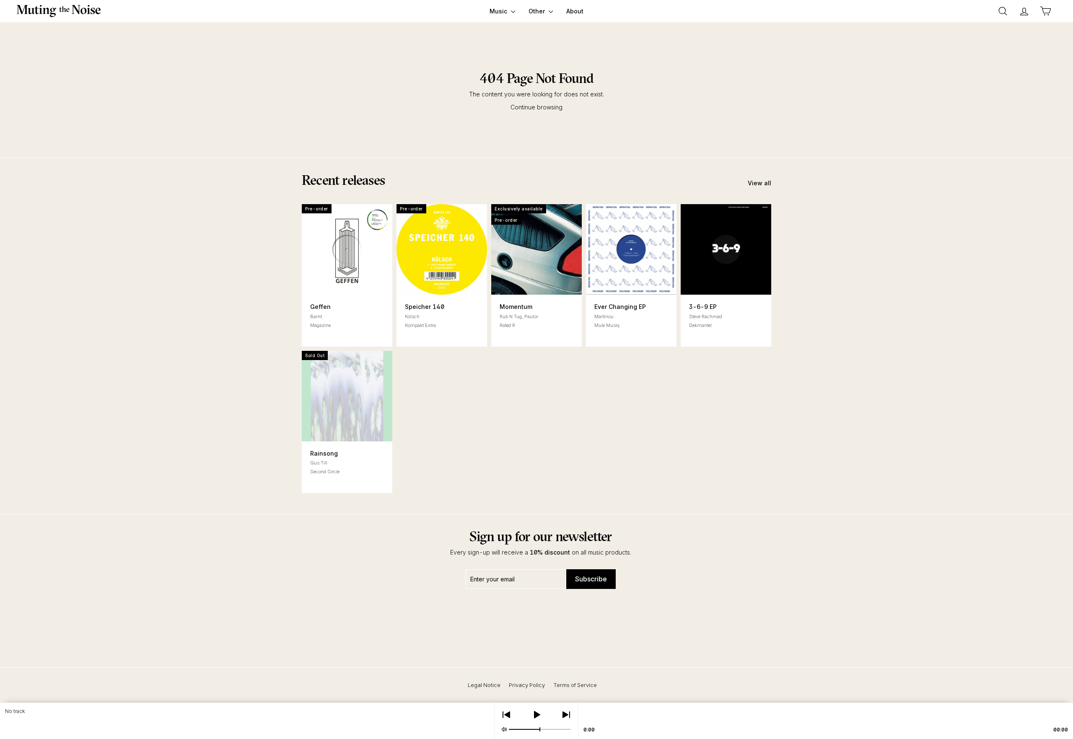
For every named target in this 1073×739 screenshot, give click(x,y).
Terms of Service (575, 685)
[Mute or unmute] (504, 729)
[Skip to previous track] (506, 714)
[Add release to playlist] (324, 283)
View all (759, 183)
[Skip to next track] (566, 714)
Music (499, 11)
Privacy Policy (527, 685)
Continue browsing (536, 107)
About (574, 11)
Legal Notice (484, 685)
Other (538, 11)
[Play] (536, 714)
